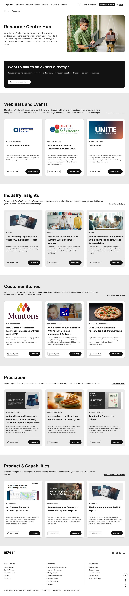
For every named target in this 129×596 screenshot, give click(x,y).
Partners (64, 4)
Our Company (54, 4)
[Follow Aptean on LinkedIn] (120, 553)
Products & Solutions (33, 4)
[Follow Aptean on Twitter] (117, 553)
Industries (45, 4)
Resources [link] (16, 11)
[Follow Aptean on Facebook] (113, 553)
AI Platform (20, 4)
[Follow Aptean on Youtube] (124, 553)
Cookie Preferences (33, 590)
